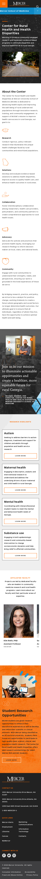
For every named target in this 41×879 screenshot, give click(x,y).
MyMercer (6, 841)
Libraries (5, 831)
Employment (7, 827)
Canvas (5, 836)
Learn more (23, 456)
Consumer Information (11, 872)
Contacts (22, 836)
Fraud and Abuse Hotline (12, 875)
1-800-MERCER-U (9, 810)
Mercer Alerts (7, 822)
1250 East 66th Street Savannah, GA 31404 (20, 806)
